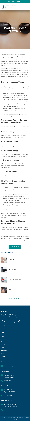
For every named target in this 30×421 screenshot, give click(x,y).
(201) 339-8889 (8, 395)
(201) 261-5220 (7, 381)
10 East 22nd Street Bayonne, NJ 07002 (9, 391)
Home (2, 336)
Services (3, 342)
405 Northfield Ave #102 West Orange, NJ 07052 (10, 405)
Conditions (4, 339)
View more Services (15, 299)
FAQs (2, 353)
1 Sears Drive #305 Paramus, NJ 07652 (9, 376)
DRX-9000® (12, 270)
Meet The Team (5, 344)
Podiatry (11, 259)
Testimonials (4, 350)
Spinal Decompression (15, 280)
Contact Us (15, 247)
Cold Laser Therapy (14, 290)
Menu (27, 8)
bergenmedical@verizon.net (11, 366)
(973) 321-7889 (7, 410)
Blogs (2, 347)
